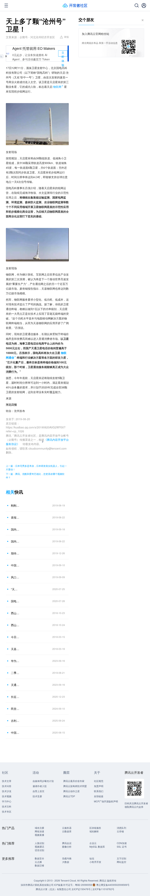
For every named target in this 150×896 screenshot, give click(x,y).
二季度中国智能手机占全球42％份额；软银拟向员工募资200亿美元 (15, 673)
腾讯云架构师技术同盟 (75, 786)
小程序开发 (95, 861)
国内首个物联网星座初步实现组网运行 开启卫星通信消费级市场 (15, 541)
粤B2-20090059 (84, 884)
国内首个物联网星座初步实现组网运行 (15, 529)
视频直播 (39, 834)
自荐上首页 (38, 791)
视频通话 (39, 846)
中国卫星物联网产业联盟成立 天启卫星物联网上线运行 (15, 565)
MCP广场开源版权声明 (106, 801)
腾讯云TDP (69, 796)
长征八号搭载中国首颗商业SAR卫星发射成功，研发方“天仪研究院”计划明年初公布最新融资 (15, 697)
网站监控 (121, 861)
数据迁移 (39, 865)
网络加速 (39, 831)
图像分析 (66, 846)
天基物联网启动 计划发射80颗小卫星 (15, 649)
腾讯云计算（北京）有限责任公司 (53, 889)
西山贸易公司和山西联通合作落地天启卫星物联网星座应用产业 (15, 613)
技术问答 (6, 786)
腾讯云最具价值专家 (73, 781)
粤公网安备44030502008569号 (112, 884)
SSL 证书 (122, 846)
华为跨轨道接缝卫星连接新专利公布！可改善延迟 (15, 661)
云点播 (38, 861)
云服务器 (66, 827)
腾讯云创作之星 (71, 791)
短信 (91, 858)
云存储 (120, 831)
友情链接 (98, 796)
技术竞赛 (37, 796)
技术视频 (6, 796)
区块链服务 (95, 827)
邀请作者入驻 (40, 786)
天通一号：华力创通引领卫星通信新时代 (15, 685)
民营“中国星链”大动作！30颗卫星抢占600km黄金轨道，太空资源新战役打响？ (15, 709)
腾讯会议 (66, 843)
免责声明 (98, 786)
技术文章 (6, 781)
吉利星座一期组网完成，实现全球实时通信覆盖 (15, 721)
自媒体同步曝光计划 (43, 781)
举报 (66, 36)
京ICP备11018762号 (103, 889)
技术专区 (6, 811)
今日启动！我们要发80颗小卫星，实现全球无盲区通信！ (15, 637)
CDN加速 (122, 843)
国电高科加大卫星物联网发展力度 (15, 601)
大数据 (65, 861)
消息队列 (121, 827)
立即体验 (63, 54)
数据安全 (39, 858)
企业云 (92, 843)
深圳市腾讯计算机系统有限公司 (37, 884)
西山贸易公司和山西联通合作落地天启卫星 (15, 625)
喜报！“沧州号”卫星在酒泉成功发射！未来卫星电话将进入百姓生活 (15, 517)
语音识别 (39, 850)
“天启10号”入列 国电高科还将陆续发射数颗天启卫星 (15, 589)
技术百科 (6, 806)
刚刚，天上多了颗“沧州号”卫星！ (15, 505)
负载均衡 (66, 858)
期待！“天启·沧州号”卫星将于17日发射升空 (15, 553)
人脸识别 (39, 843)
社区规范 (98, 781)
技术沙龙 (6, 791)
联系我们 (98, 791)
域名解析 (94, 831)
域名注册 (39, 827)
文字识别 (121, 858)
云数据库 (66, 831)
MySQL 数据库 (97, 846)
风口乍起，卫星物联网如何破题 (15, 577)
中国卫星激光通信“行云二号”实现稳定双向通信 (15, 733)
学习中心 (6, 801)
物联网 (57, 87)
